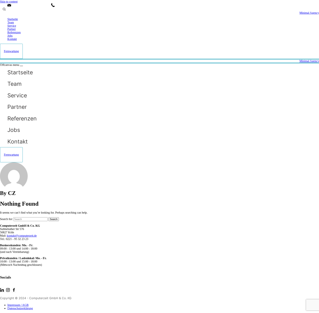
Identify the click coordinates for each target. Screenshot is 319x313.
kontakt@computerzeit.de (29, 5)
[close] (21, 65)
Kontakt (12, 39)
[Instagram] (8, 290)
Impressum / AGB (18, 305)
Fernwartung (11, 51)
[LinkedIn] (2, 290)
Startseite (12, 19)
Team (10, 22)
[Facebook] (14, 290)
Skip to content (9, 1)
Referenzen (14, 32)
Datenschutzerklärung (20, 308)
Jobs (10, 35)
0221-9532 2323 (67, 5)
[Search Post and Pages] (3, 9)
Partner (11, 29)
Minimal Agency (309, 12)
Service (11, 25)
